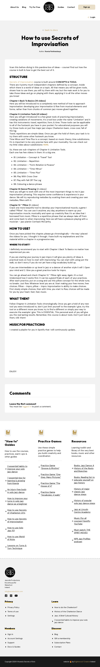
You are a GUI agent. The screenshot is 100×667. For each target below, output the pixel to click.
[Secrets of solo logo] (48, 7)
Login (92, 17)
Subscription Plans (62, 642)
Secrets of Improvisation (21, 82)
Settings (11, 616)
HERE (45, 144)
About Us (14, 7)
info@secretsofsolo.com (14, 591)
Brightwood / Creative (82, 662)
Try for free (34, 7)
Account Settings (15, 638)
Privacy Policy (13, 607)
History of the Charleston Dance (68, 611)
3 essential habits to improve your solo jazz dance (71, 621)
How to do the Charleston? (65, 607)
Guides (61, 7)
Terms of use (13, 611)
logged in (26, 406)
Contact (71, 7)
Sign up (86, 7)
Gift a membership (62, 638)
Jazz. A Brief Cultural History (66, 616)
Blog (24, 7)
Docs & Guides (14, 647)
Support (11, 642)
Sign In (10, 634)
